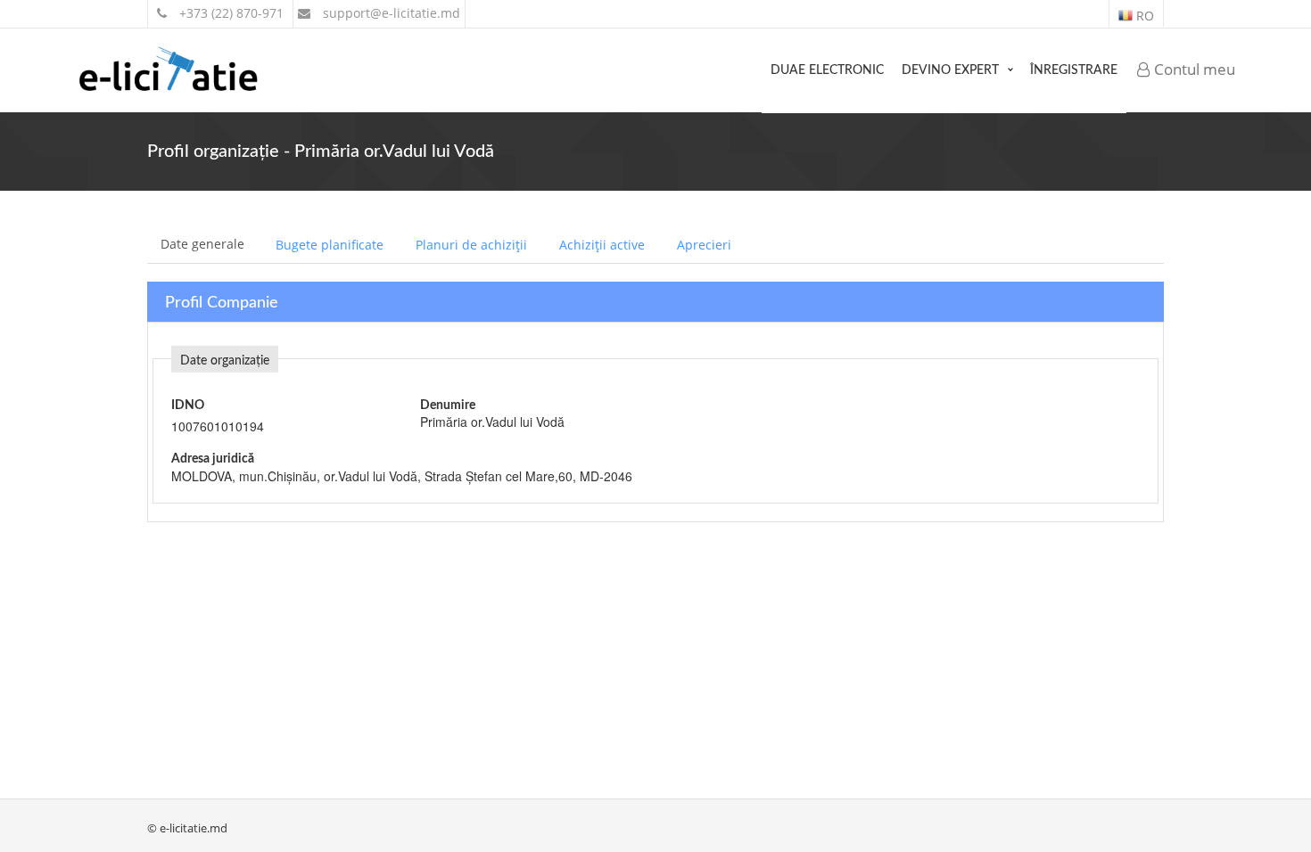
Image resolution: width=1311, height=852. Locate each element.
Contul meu (1192, 69)
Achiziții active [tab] (602, 244)
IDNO (187, 405)
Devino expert (950, 70)
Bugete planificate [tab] (329, 244)
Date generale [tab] (202, 243)
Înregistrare (1073, 70)
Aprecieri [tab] (704, 244)
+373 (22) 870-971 (230, 12)
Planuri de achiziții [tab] (471, 244)
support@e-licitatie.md (389, 12)
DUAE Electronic (827, 70)
